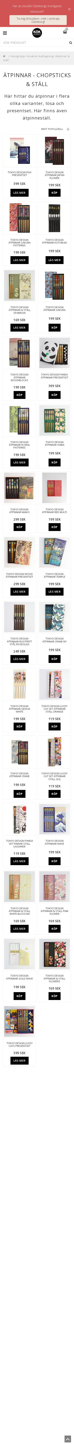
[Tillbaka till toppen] (68, 1440)
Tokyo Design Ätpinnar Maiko (19, 511)
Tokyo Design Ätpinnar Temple (54, 575)
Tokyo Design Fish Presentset (19, 174)
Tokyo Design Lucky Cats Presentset (20, 1044)
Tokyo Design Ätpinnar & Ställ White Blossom (19, 911)
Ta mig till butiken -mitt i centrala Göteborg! (38, 20)
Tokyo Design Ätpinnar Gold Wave (19, 977)
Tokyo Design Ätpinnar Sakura (54, 308)
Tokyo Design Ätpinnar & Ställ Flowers (54, 978)
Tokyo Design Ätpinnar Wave (54, 842)
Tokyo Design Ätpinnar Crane (19, 775)
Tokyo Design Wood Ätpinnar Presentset (19, 575)
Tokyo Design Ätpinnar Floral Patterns (19, 445)
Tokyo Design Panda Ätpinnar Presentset (54, 376)
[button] (67, 32)
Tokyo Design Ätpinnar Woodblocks (19, 377)
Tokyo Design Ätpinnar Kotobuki (54, 241)
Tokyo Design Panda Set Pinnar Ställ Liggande (19, 843)
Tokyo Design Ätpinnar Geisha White (19, 709)
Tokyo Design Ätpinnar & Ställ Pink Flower (54, 911)
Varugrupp (17, 56)
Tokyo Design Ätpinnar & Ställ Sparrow (19, 310)
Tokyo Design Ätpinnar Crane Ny (54, 640)
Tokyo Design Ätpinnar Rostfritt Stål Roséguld (19, 641)
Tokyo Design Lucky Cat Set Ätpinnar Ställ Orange (54, 709)
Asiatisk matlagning (40, 56)
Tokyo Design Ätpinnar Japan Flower (54, 175)
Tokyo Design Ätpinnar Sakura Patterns (19, 242)
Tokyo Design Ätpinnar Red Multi (54, 511)
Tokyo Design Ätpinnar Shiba (54, 443)
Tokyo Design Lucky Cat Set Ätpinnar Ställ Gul (54, 776)
